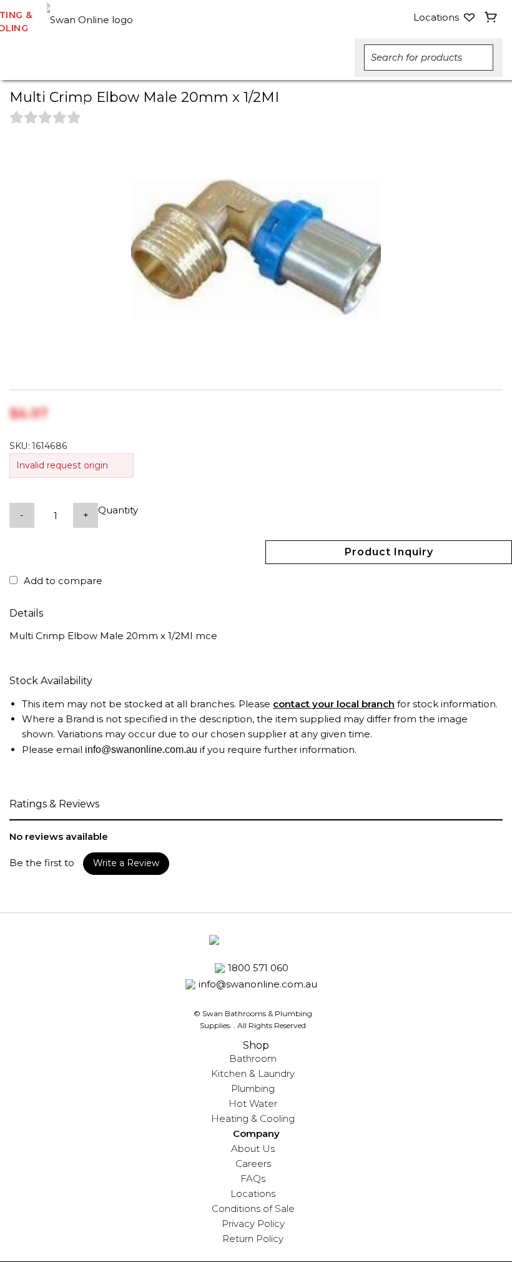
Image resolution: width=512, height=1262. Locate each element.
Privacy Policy (253, 1223)
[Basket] (491, 17)
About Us (253, 1148)
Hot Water (253, 1103)
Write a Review (126, 863)
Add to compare (63, 581)
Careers (253, 1163)
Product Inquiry (389, 552)
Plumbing (253, 1088)
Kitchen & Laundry (253, 1073)
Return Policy (252, 1238)
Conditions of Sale (253, 1208)
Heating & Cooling (253, 1118)
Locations (252, 1193)
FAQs (252, 1178)
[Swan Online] (138, 17)
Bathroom (253, 1058)
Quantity (118, 510)
